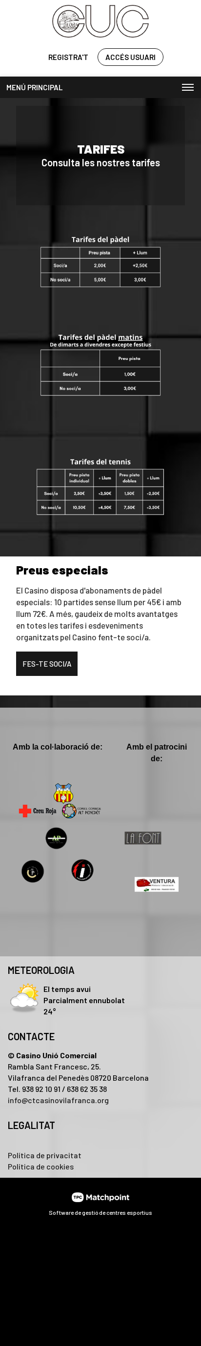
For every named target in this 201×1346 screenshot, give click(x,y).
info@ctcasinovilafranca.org (58, 1100)
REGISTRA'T (68, 57)
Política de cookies (41, 1166)
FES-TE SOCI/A (46, 663)
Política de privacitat (44, 1155)
